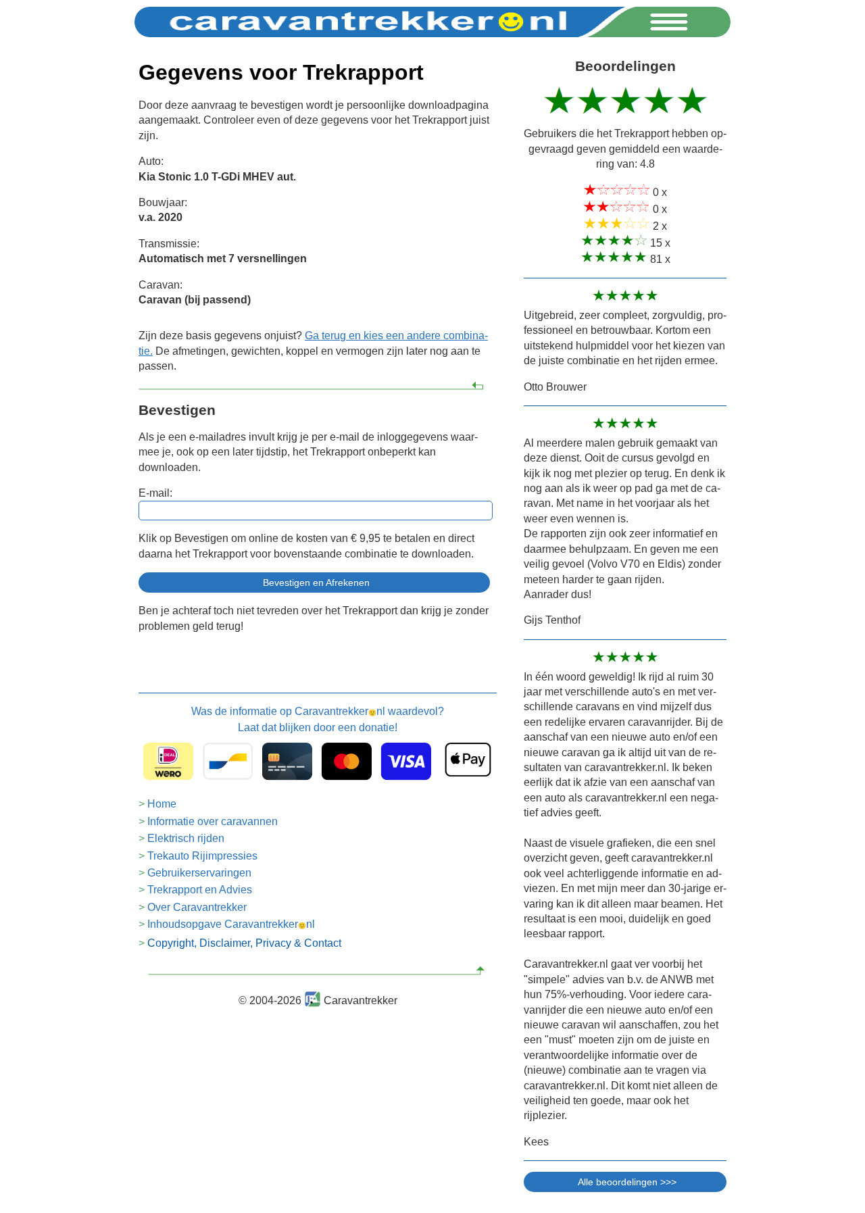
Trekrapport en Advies (199, 889)
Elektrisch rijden (185, 838)
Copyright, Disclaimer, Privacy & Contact (244, 943)
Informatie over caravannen (212, 821)
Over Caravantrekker (197, 907)
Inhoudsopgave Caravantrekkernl (231, 924)
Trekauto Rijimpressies (202, 856)
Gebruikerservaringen (199, 872)
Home (161, 804)
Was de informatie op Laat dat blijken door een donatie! (317, 719)
